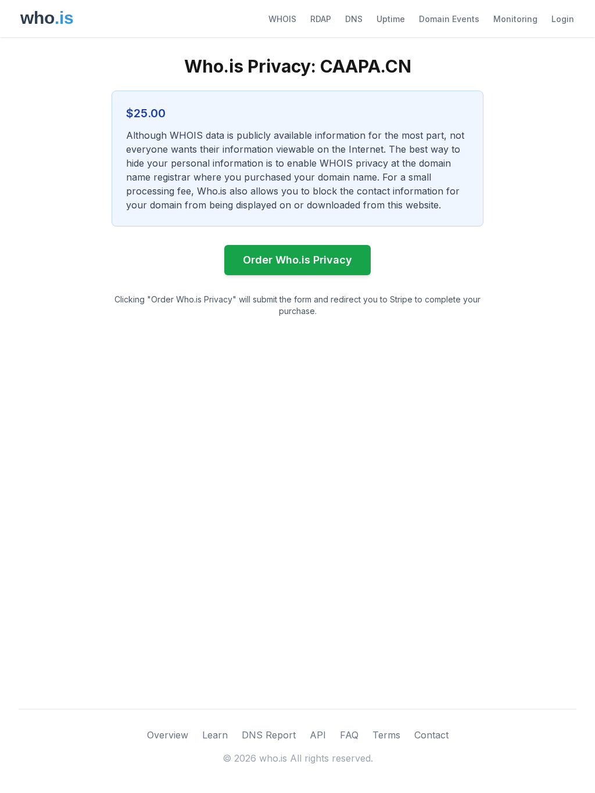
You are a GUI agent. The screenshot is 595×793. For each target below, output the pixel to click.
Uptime (391, 19)
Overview (167, 735)
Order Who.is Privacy (297, 260)
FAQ (349, 735)
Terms (386, 735)
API (318, 735)
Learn (215, 735)
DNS (354, 19)
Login (562, 19)
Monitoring (515, 19)
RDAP (320, 19)
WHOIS (282, 19)
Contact (431, 735)
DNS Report (269, 735)
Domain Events (449, 19)
